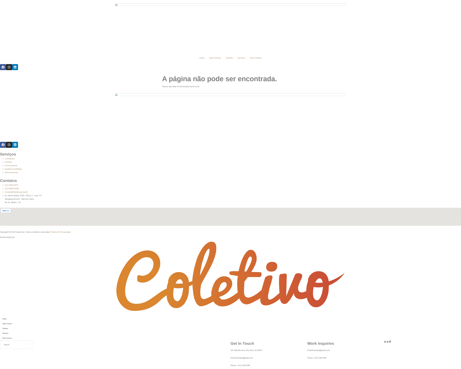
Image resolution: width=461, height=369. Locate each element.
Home (201, 58)
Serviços (241, 58)
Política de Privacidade (61, 232)
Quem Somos (215, 58)
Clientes (229, 58)
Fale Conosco (256, 58)
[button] (385, 342)
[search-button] (29, 345)
